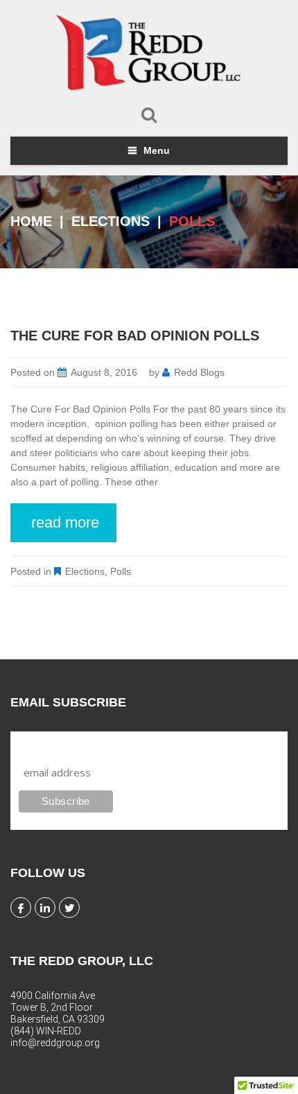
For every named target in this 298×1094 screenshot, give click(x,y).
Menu (156, 150)
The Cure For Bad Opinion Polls (134, 335)
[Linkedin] (45, 907)
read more (65, 522)
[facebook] (20, 907)
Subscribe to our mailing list (92, 744)
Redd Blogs (199, 372)
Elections (110, 221)
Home (31, 221)
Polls (120, 571)
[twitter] (69, 907)
